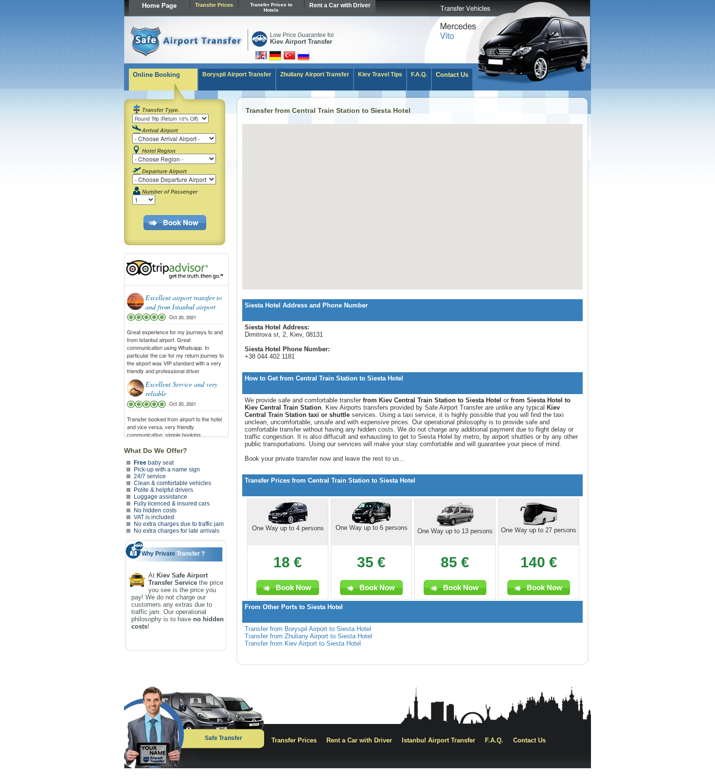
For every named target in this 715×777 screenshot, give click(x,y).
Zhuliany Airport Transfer (314, 74)
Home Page (159, 5)
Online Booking (156, 74)
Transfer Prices (214, 5)
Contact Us (452, 74)
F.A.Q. (419, 74)
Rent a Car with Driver (340, 5)
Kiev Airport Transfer (301, 41)
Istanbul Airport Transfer (438, 740)
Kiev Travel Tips (380, 74)
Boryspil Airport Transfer (236, 74)
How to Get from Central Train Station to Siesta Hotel (324, 378)
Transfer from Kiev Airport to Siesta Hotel (303, 643)
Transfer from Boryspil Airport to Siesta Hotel (308, 628)
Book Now (180, 222)
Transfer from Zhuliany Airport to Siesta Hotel (308, 636)
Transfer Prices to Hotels (271, 7)
